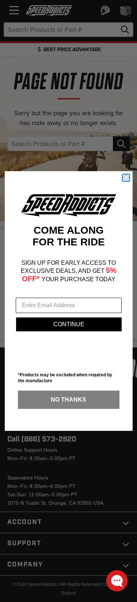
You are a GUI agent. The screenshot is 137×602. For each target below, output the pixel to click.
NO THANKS (68, 399)
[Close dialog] (126, 177)
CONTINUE (68, 324)
